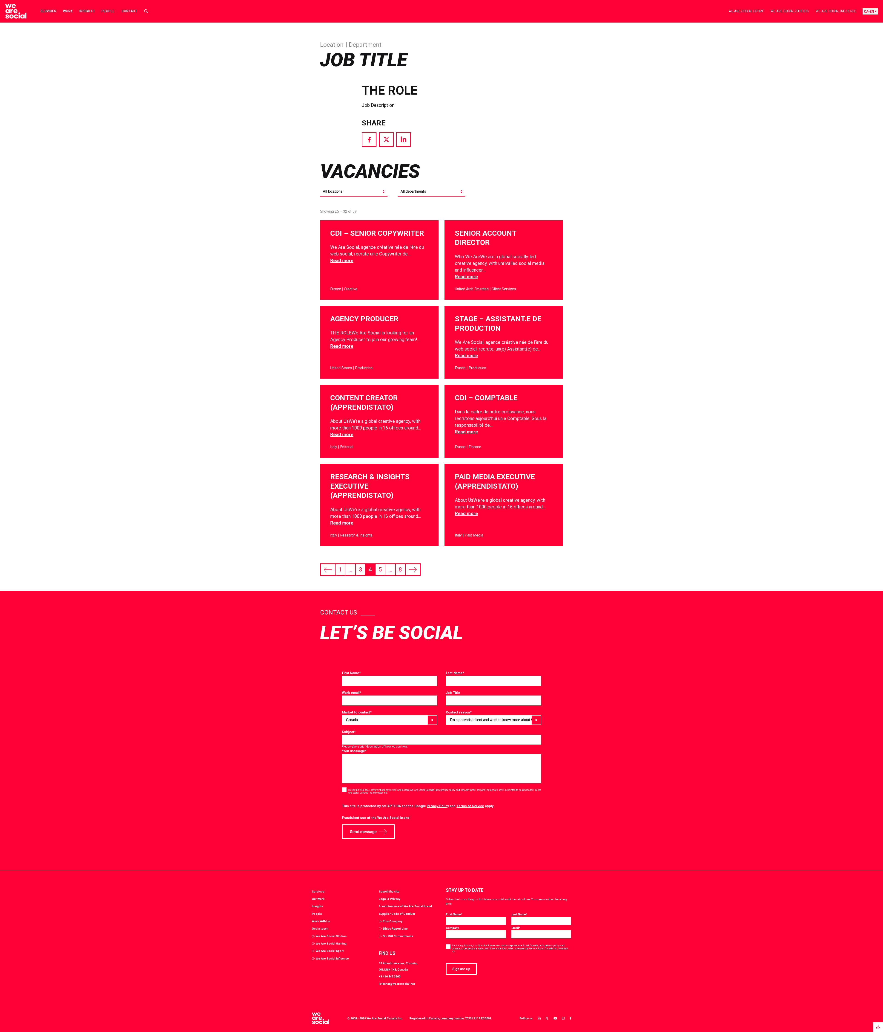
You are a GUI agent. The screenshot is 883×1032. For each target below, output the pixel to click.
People (108, 11)
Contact (129, 11)
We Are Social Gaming (331, 943)
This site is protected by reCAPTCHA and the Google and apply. (418, 806)
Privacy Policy (438, 806)
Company (452, 928)
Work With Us (321, 921)
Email (515, 928)
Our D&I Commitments (398, 936)
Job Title (453, 693)
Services (48, 11)
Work (67, 11)
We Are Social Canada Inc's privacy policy (536, 945)
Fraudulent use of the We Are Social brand (375, 818)
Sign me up (461, 969)
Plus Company (392, 921)
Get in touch (320, 928)
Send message (363, 831)
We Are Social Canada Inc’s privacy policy (432, 789)
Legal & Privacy (389, 899)
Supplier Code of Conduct (397, 914)
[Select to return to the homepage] (12, 11)
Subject (349, 732)
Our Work (318, 899)
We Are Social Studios (790, 11)
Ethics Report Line (395, 928)
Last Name (455, 673)
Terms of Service (470, 806)
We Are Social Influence (836, 11)
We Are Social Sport (746, 11)
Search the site (389, 891)
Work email (351, 693)
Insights (87, 11)
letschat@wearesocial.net (397, 984)
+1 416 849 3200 (389, 976)
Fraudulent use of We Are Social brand (405, 906)
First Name (351, 673)
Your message (354, 751)
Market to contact (357, 712)
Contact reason (459, 712)
